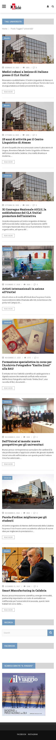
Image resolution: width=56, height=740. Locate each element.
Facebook (21, 734)
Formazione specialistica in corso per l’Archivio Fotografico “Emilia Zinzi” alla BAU (27, 365)
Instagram (33, 734)
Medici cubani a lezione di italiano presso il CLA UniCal (25, 73)
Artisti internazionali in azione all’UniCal (23, 290)
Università (7, 175)
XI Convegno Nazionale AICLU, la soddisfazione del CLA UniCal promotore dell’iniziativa (24, 213)
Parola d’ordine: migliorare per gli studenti (24, 518)
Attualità (7, 38)
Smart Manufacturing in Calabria (24, 590)
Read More (8, 92)
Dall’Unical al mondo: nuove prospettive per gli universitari (23, 443)
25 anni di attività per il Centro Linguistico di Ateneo (22, 140)
